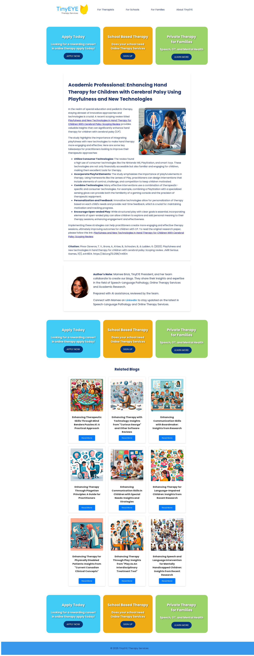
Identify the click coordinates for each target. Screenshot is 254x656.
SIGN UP (127, 56)
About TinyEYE (184, 9)
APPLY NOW (73, 56)
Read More (87, 439)
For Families (158, 9)
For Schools (132, 9)
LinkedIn (131, 300)
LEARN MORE (181, 57)
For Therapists (105, 9)
